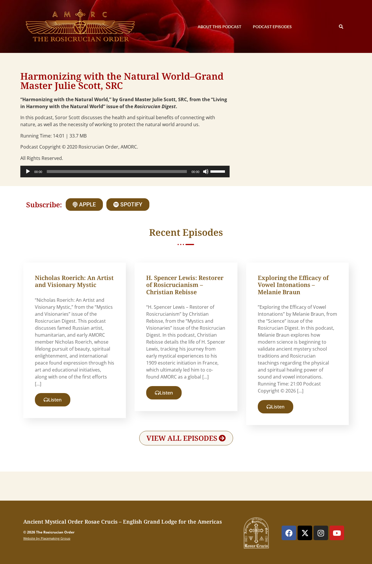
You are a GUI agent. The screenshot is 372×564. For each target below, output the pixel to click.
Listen (55, 400)
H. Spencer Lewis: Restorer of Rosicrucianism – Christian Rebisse (184, 285)
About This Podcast (219, 26)
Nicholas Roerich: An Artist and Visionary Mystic (74, 281)
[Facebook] (289, 533)
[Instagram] (321, 533)
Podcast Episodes (272, 26)
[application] (125, 171)
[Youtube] (337, 533)
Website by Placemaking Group (46, 538)
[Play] (28, 171)
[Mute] (206, 171)
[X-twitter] (305, 533)
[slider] (218, 171)
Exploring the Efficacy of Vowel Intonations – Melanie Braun (293, 285)
